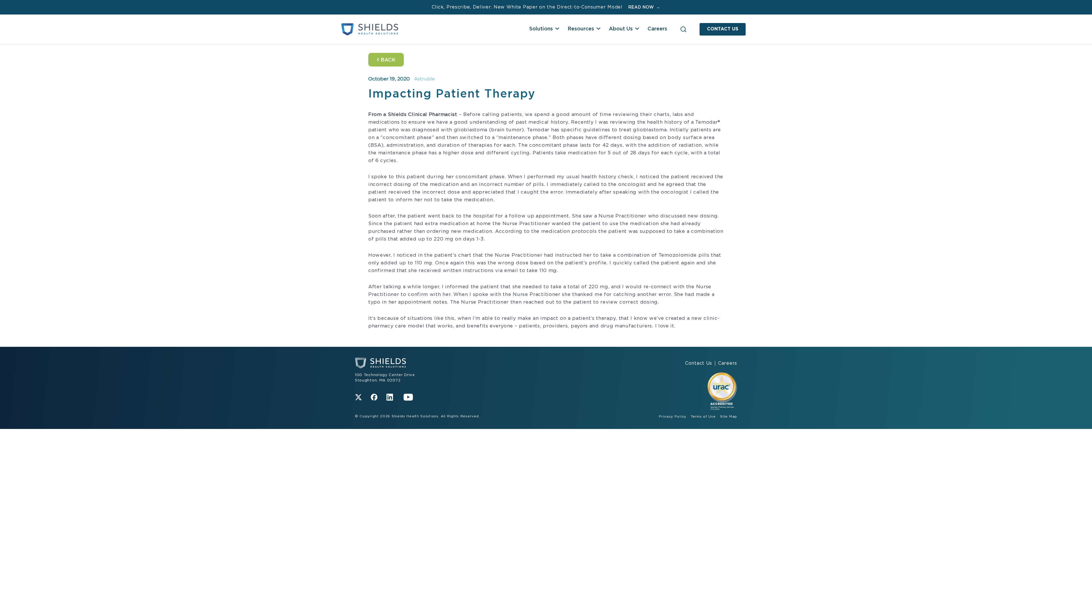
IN (389, 397)
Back (386, 59)
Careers (657, 29)
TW (358, 397)
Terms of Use (703, 416)
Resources (581, 29)
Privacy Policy (672, 416)
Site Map (728, 416)
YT (408, 397)
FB (374, 397)
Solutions (541, 29)
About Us (621, 29)
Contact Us (722, 29)
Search (683, 29)
